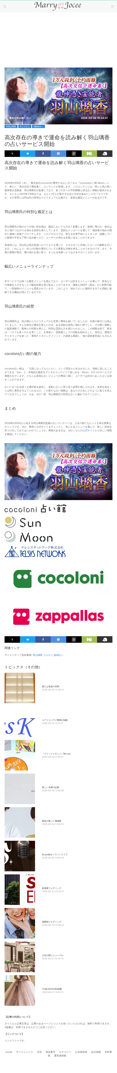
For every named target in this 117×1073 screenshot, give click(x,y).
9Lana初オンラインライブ (54, 854)
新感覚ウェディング (51, 888)
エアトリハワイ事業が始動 (55, 720)
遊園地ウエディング (51, 921)
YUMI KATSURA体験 (52, 989)
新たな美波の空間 (50, 686)
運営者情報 (60, 1055)
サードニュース (24, 1051)
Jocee (8, 1051)
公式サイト (89, 430)
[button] (4, 6)
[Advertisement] (58, 37)
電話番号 (50, 1051)
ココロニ (48, 655)
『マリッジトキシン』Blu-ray (56, 753)
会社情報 (96, 1051)
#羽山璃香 (11, 126)
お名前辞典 (81, 1051)
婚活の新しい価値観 (51, 821)
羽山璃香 (38, 655)
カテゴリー (65, 1051)
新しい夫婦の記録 (50, 787)
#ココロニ (25, 126)
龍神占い (59, 655)
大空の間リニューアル (52, 955)
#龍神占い (38, 126)
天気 (39, 1051)
